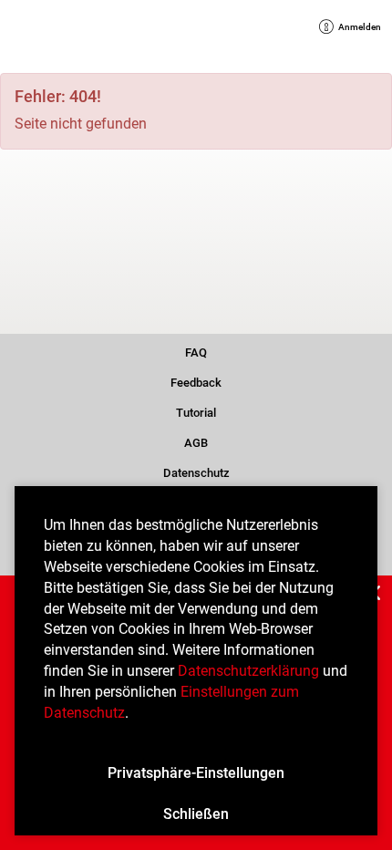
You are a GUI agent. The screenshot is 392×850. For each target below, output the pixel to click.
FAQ (196, 351)
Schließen (196, 814)
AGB (196, 441)
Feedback (196, 381)
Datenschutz (196, 471)
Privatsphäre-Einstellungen (196, 773)
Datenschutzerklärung (248, 670)
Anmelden (353, 29)
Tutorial (196, 411)
